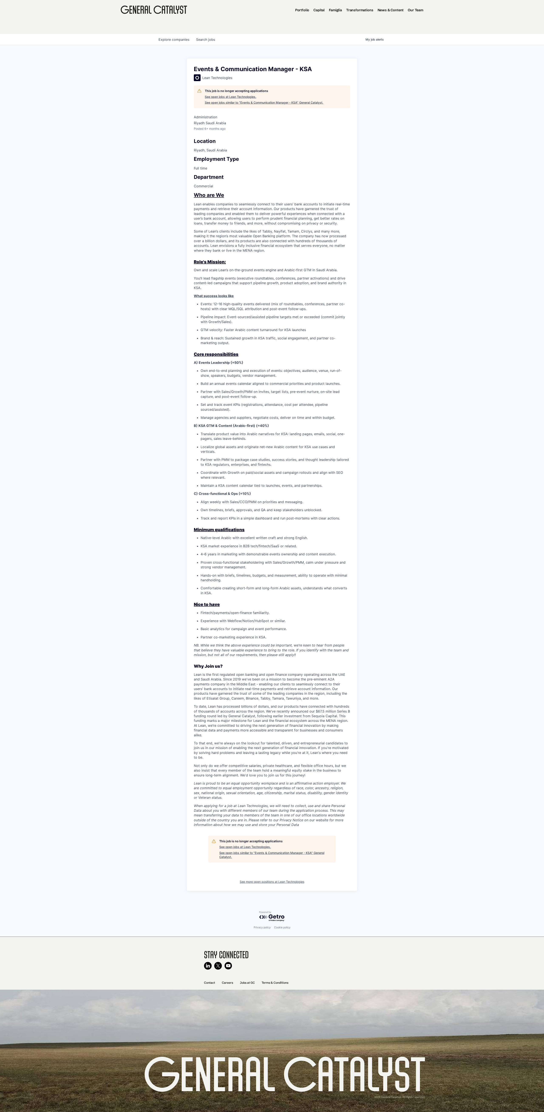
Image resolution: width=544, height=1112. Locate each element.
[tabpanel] (272, 510)
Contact (209, 983)
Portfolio (302, 10)
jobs (205, 39)
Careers (227, 983)
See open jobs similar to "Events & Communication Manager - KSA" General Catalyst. (264, 102)
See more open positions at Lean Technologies (272, 881)
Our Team (415, 10)
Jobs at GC (247, 983)
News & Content (391, 10)
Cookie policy (282, 927)
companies (174, 39)
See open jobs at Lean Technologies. (230, 97)
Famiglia (335, 10)
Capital (319, 10)
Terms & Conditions (275, 983)
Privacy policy (262, 927)
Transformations (359, 10)
